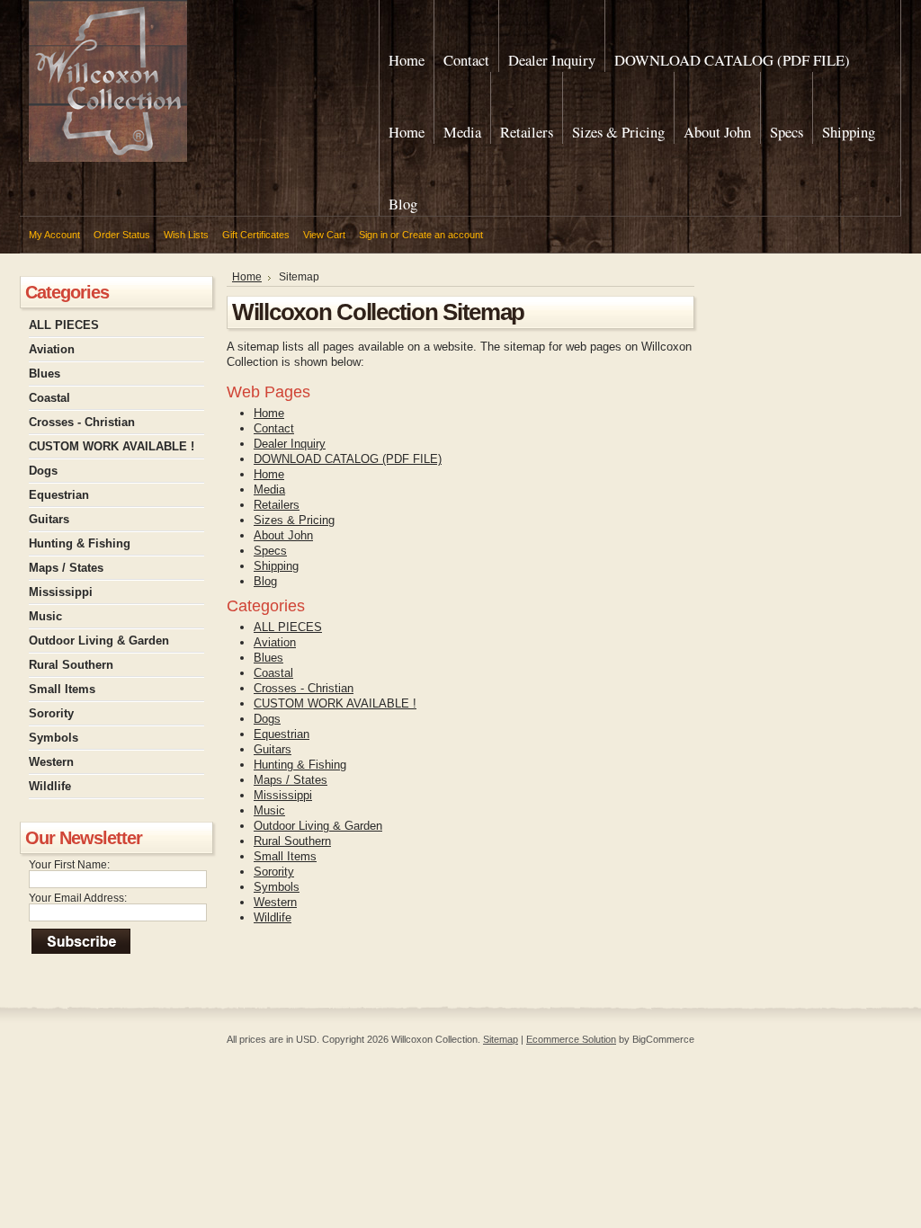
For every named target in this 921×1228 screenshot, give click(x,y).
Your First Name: (69, 864)
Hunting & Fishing (79, 543)
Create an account (442, 234)
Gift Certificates (256, 234)
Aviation (52, 349)
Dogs (43, 470)
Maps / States (66, 567)
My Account (54, 234)
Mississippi (61, 592)
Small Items (62, 689)
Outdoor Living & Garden (99, 640)
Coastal (49, 398)
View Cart (324, 234)
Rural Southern (71, 665)
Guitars (49, 519)
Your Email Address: (78, 898)
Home (247, 276)
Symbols (53, 737)
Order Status (122, 234)
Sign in (373, 234)
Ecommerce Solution (571, 1039)
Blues (44, 373)
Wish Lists (186, 234)
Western (51, 762)
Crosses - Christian (82, 422)
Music (45, 616)
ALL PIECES (64, 325)
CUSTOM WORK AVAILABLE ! (111, 446)
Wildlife (50, 786)
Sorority (51, 713)
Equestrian (59, 495)
